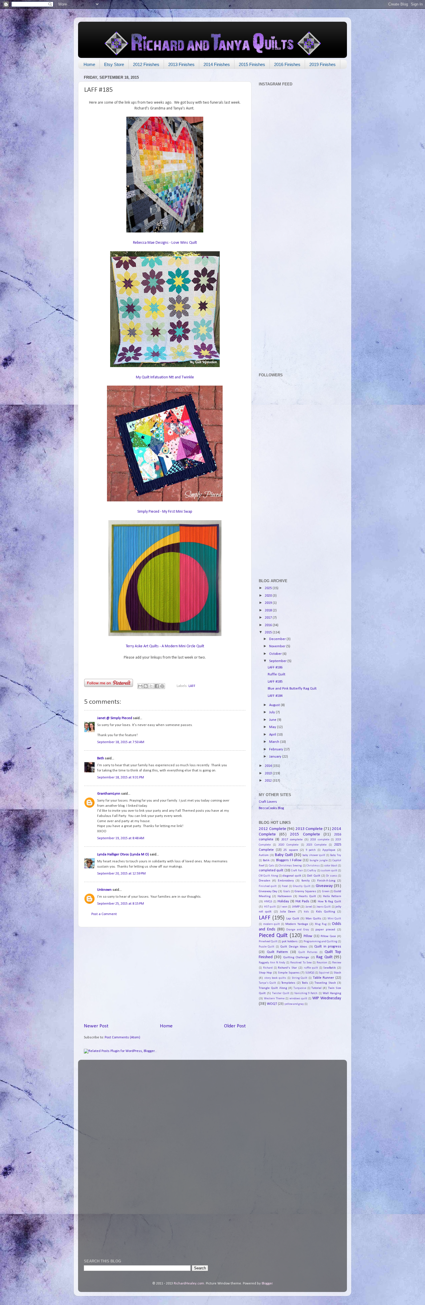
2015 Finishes (252, 64)
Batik (266, 860)
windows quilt (298, 998)
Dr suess (331, 875)
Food (285, 886)
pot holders (290, 941)
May (273, 727)
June (273, 720)
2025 (269, 588)
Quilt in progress (327, 946)
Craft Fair (297, 870)
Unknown (104, 890)
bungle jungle (318, 860)
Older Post (235, 1026)
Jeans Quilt (324, 906)
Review (336, 962)
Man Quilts (313, 918)
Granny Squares (305, 891)
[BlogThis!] (146, 686)
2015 (269, 632)
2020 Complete (288, 844)
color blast (330, 865)
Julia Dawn (287, 911)
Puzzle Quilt (266, 946)
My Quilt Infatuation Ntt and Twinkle (165, 377)
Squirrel (324, 972)
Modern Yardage (296, 924)
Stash (337, 972)
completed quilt (271, 870)
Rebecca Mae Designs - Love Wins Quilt (165, 243)
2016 (269, 625)
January (275, 756)
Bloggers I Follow (289, 860)
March (274, 742)
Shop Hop (265, 972)
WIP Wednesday (326, 998)
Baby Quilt (284, 855)
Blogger (267, 1283)
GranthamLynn (108, 794)
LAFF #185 (275, 681)
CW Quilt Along (268, 875)
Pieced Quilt (273, 936)
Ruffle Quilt (276, 674)
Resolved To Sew (300, 962)
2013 (269, 773)
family (306, 880)
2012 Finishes (146, 64)
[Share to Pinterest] (162, 686)
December (278, 639)
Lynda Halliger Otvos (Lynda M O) (123, 854)
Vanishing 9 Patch (305, 993)
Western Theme (274, 998)
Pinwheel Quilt (268, 941)
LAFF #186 (275, 667)
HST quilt (270, 906)
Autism (264, 855)
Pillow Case (328, 936)
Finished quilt (268, 886)
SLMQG (310, 972)
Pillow (308, 936)
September (278, 661)
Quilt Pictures (307, 952)
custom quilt (329, 870)
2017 (269, 617)
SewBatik (329, 967)
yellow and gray (294, 1004)
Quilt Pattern (277, 952)
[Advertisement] (164, 975)
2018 (269, 610)
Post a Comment (104, 914)
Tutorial (316, 988)
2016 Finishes (287, 64)
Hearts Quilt (307, 896)
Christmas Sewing (290, 865)
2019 (269, 603)
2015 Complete (305, 834)
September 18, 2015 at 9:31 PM (120, 777)
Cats (271, 865)
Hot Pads (302, 901)
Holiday (283, 901)
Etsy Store (114, 64)
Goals (286, 891)
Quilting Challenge (296, 957)
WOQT (272, 1004)
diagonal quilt (291, 875)
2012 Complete (272, 829)
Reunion (322, 962)
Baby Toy (335, 855)
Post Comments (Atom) (122, 1037)
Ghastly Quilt (301, 886)
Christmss (313, 865)
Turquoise (299, 988)
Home (89, 64)
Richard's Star (287, 967)
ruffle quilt (311, 967)
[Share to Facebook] (157, 686)
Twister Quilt (280, 993)
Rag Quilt (324, 957)
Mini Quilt (334, 918)
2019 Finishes (322, 64)
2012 (269, 780)
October (275, 654)
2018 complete (319, 839)
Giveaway (324, 886)
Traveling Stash (325, 983)
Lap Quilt (292, 918)
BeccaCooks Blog (271, 808)
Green (326, 891)
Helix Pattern (332, 896)
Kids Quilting (325, 911)
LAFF (192, 686)
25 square (290, 850)
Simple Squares (289, 972)
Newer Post (96, 1026)
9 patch (311, 850)
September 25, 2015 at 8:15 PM (120, 904)
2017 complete (292, 839)
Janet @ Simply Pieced (114, 718)
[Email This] (140, 686)
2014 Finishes (217, 64)
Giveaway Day (268, 891)
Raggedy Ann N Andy (272, 962)
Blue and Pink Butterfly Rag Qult (292, 688)
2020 (269, 595)
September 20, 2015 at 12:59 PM (121, 873)
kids (306, 911)
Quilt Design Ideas (293, 946)
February (276, 749)
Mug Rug (321, 924)
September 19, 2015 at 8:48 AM (120, 838)
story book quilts (275, 978)
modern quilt (271, 924)
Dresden (264, 880)
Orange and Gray (297, 929)
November (277, 646)
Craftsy (311, 870)
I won (283, 906)
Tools (305, 983)
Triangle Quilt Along (273, 988)
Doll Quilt (313, 875)
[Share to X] (151, 686)
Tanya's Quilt (267, 983)
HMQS (268, 901)
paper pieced (325, 929)
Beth (100, 758)
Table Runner (323, 978)
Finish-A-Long (326, 880)
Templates (288, 983)
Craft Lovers (268, 802)
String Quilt (300, 978)
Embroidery (286, 880)
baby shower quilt (313, 855)
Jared (309, 906)
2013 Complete (309, 829)
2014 (269, 766)
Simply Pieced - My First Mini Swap (164, 512)
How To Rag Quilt (329, 901)
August (275, 705)
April (273, 734)
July (272, 712)
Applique (328, 850)
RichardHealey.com (189, 1283)
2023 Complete (316, 844)
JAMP (296, 906)
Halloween (285, 896)
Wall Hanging (332, 993)
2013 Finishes (181, 64)
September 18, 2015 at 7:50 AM (120, 742)
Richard (268, 967)
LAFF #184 (275, 696)
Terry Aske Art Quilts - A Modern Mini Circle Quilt (165, 646)
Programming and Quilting (320, 941)
